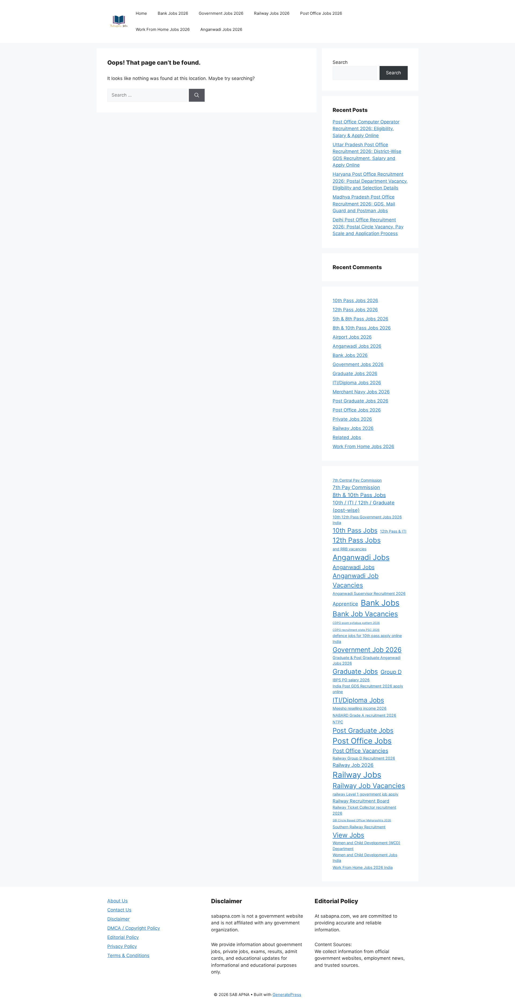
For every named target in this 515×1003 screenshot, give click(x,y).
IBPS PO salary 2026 (351, 680)
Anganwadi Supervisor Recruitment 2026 (369, 593)
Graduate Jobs (355, 671)
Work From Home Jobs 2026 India (363, 867)
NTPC (338, 722)
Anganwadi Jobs (361, 557)
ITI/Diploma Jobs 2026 (357, 382)
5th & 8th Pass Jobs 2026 (360, 318)
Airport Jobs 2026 (352, 337)
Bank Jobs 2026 (173, 13)
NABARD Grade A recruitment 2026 (364, 715)
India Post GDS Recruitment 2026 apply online (368, 689)
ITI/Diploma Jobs (358, 700)
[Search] (197, 95)
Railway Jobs (357, 774)
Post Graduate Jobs (363, 730)
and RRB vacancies (349, 549)
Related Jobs (347, 437)
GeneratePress (287, 994)
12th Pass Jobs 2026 (355, 309)
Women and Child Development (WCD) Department (366, 845)
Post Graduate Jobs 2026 (360, 401)
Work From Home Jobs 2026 (163, 29)
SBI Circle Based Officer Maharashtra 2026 (362, 820)
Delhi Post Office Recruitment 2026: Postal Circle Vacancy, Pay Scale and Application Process (368, 226)
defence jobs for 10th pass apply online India (367, 638)
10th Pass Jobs (355, 530)
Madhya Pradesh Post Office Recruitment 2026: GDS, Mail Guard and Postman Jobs (364, 203)
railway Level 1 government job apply (365, 794)
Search (340, 62)
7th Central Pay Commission (357, 480)
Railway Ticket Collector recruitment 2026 (364, 810)
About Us (117, 900)
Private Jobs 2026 (352, 419)
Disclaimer (118, 919)
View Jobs (348, 835)
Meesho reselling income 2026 (360, 708)
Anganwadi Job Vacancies (355, 580)
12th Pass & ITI (393, 531)
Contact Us (119, 910)
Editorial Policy (123, 937)
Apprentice (345, 604)
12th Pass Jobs (357, 540)
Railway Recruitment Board (361, 801)
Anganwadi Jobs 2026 (221, 29)
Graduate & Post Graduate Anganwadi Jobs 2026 (366, 660)
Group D (391, 672)
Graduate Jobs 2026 (355, 373)
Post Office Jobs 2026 (321, 13)
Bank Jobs (380, 602)
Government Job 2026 (367, 650)
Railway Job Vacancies (369, 786)
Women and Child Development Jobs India (365, 857)
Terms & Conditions (128, 955)
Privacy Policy (122, 946)
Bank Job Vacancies (365, 614)
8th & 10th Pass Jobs (359, 495)
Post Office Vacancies (360, 751)
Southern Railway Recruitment (359, 827)
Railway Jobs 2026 (271, 13)
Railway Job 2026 (353, 765)
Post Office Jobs (362, 740)
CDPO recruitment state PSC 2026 (356, 630)
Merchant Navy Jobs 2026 (361, 391)
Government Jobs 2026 (221, 13)
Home (141, 13)
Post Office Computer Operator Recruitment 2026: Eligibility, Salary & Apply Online (366, 128)
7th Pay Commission (356, 487)
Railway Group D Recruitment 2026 (364, 758)
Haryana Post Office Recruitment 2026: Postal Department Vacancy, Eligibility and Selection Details (370, 181)
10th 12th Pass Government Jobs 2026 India (367, 520)
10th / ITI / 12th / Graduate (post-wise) (364, 506)
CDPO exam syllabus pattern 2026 (356, 623)
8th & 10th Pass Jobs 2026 (362, 328)
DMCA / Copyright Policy (133, 928)
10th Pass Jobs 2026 (355, 300)
